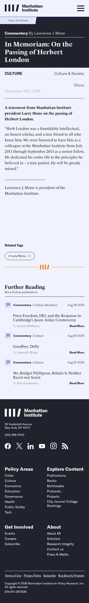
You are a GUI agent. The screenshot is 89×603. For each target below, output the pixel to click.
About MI (54, 533)
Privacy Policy (32, 575)
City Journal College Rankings (62, 503)
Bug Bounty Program (71, 575)
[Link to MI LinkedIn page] (31, 447)
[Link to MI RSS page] (65, 447)
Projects (53, 496)
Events (10, 533)
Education (12, 491)
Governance (14, 496)
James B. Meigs (27, 352)
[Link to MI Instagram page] (53, 447)
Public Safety (15, 507)
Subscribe (12, 544)
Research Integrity (60, 544)
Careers (10, 539)
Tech (8, 512)
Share (79, 85)
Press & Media (58, 554)
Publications (56, 475)
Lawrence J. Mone (49, 33)
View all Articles (18, 20)
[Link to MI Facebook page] (8, 447)
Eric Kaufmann (27, 383)
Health (10, 502)
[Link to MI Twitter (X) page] (19, 447)
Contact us (55, 549)
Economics (13, 486)
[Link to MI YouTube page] (42, 446)
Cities (9, 475)
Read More (77, 326)
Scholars (53, 539)
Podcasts (54, 491)
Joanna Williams (28, 326)
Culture (13, 73)
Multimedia (55, 486)
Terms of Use (13, 575)
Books (51, 481)
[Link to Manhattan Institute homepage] (26, 415)
